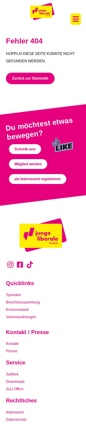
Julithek (12, 374)
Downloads (15, 382)
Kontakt (12, 344)
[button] (75, 19)
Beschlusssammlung (23, 302)
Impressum (15, 412)
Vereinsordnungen (21, 317)
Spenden (13, 295)
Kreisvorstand (17, 310)
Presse (11, 351)
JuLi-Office (14, 389)
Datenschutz (16, 419)
